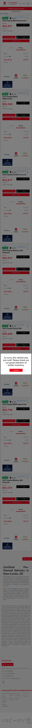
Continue (16, 370)
